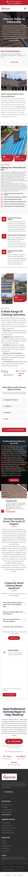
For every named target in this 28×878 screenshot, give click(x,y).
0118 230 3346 (16, 3)
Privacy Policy (8, 875)
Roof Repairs (5, 807)
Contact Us (4, 843)
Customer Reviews (6, 846)
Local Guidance (5, 848)
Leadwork (6, 337)
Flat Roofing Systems (7, 809)
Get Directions (11, 695)
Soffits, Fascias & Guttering (8, 827)
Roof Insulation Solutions (8, 832)
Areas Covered (5, 851)
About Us (4, 841)
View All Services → (7, 814)
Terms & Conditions (18, 875)
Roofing (9, 449)
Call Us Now (14, 480)
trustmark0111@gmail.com (14, 1)
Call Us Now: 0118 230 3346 (15, 430)
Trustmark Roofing (21, 106)
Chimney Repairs (6, 823)
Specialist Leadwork (6, 825)
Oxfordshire (14, 172)
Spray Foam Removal (7, 830)
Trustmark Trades (20, 869)
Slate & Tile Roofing (6, 812)
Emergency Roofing (6, 804)
